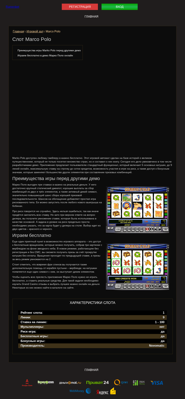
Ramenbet (12, 6)
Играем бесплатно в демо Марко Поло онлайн (45, 55)
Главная (91, 16)
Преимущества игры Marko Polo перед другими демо (49, 50)
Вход (120, 6)
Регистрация (80, 6)
